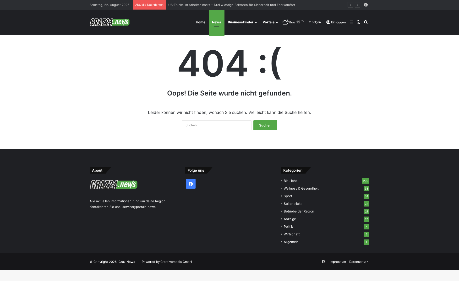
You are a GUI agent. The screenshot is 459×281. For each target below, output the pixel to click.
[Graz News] (110, 22)
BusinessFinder (240, 22)
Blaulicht (290, 181)
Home (200, 22)
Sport (288, 196)
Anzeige (290, 219)
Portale (268, 22)
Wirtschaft (292, 234)
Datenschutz (358, 262)
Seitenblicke (293, 204)
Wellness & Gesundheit (301, 188)
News (216, 22)
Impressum (338, 262)
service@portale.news (139, 207)
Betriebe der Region (299, 211)
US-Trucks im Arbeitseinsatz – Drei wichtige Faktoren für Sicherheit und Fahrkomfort (231, 5)
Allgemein (291, 242)
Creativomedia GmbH (176, 262)
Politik (288, 226)
